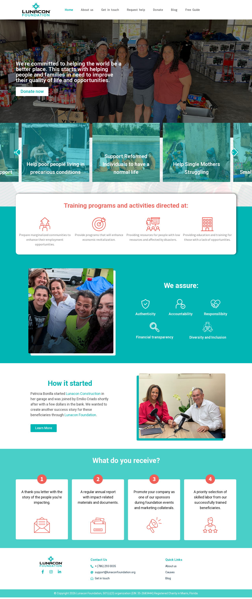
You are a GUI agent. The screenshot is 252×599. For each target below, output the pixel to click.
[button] (17, 152)
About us (87, 10)
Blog (174, 10)
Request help (136, 10)
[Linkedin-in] (59, 571)
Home (69, 10)
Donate (158, 10)
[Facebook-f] (42, 571)
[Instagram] (51, 571)
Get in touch (110, 10)
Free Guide (192, 10)
